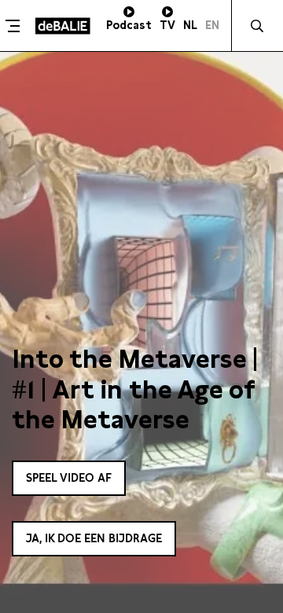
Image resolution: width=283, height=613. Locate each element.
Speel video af (69, 478)
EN (212, 25)
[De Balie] (62, 26)
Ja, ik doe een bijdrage (94, 538)
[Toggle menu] (16, 26)
